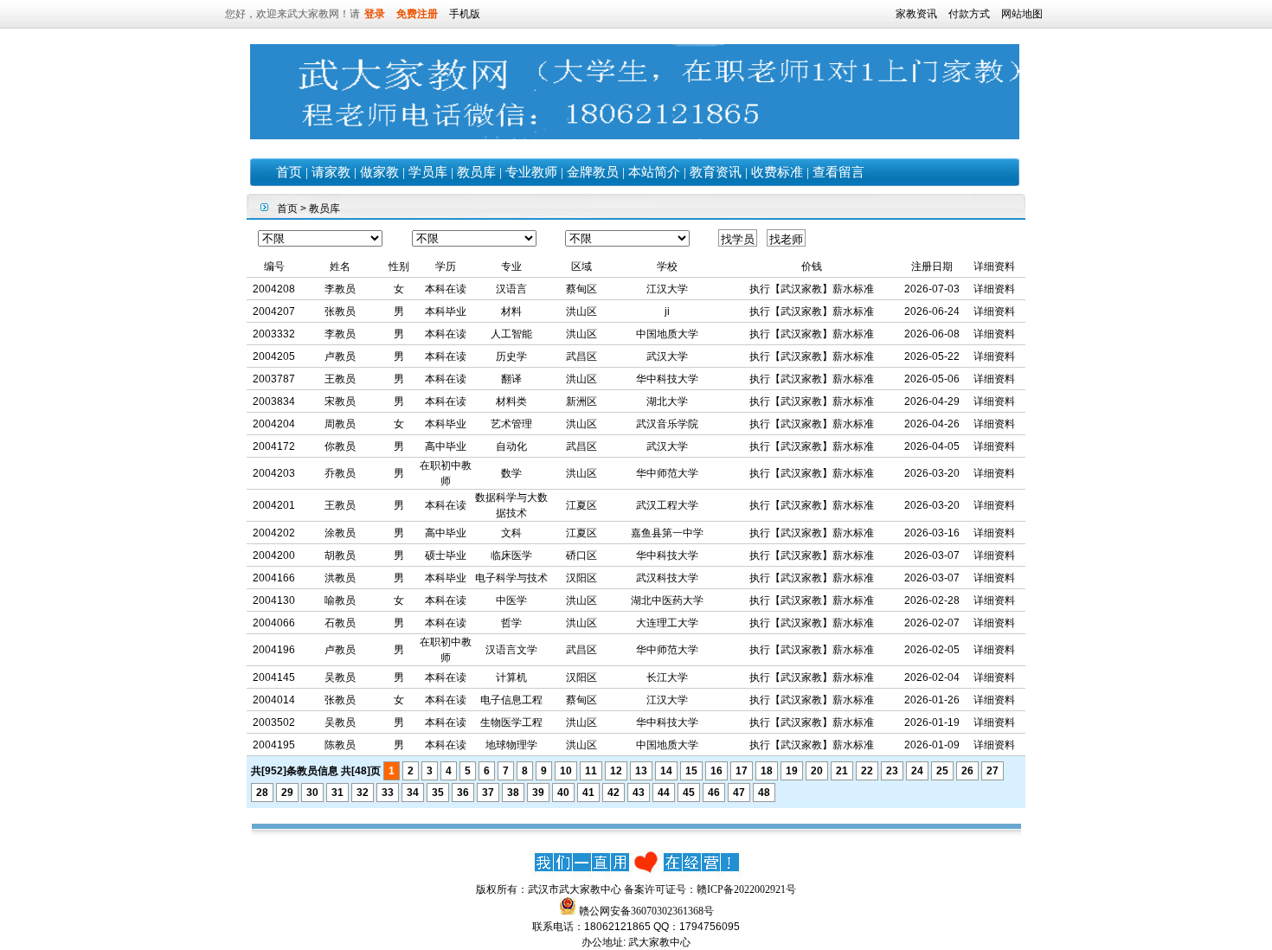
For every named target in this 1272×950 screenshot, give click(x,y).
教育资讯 (716, 172)
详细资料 (994, 289)
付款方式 (969, 14)
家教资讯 (916, 14)
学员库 (427, 172)
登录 (374, 14)
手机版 (464, 14)
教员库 (476, 172)
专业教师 (531, 172)
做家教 (379, 172)
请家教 (331, 172)
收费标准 (777, 172)
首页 (289, 172)
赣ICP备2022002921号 (746, 889)
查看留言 (838, 172)
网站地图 (1022, 14)
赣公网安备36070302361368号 (646, 911)
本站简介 (654, 172)
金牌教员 (593, 172)
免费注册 (417, 14)
